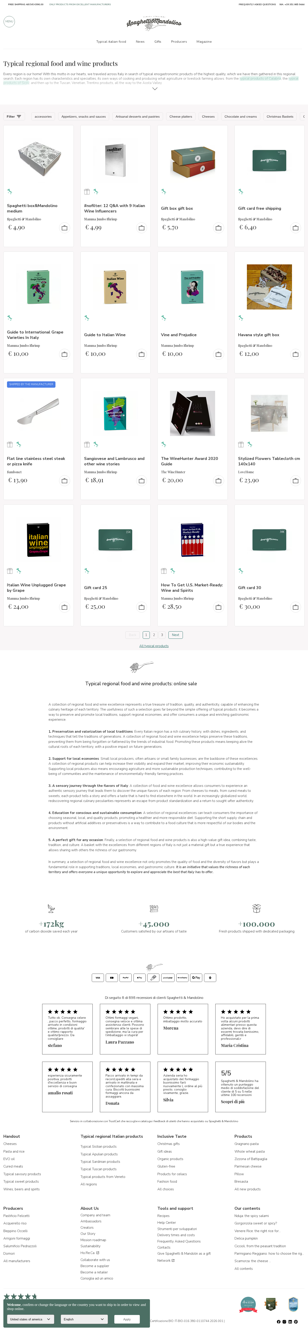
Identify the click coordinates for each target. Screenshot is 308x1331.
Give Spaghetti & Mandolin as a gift (184, 1253)
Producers (179, 41)
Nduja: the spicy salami (251, 1216)
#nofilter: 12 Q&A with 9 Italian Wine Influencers (114, 208)
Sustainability (90, 1246)
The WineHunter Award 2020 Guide (189, 461)
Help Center (166, 1222)
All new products (247, 1189)
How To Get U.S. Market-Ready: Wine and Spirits (192, 587)
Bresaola (241, 1181)
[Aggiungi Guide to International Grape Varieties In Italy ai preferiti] (66, 258)
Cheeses (10, 1144)
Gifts (157, 41)
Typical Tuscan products (98, 1169)
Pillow (239, 1174)
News (140, 41)
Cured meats (13, 1166)
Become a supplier (94, 1266)
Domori (9, 1253)
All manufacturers (16, 1261)
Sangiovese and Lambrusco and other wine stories (114, 461)
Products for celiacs (172, 1174)
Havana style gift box (258, 335)
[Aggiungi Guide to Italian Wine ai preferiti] (143, 258)
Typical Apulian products (99, 1154)
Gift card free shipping (259, 208)
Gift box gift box (177, 208)
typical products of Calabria (260, 78)
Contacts (163, 1247)
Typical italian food (111, 41)
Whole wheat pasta (249, 1151)
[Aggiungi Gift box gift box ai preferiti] (220, 132)
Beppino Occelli (15, 1231)
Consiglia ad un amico (96, 1278)
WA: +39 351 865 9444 (291, 4)
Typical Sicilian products (98, 1146)
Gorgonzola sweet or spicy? (255, 1223)
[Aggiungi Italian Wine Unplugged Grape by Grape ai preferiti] (66, 511)
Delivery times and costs (176, 1235)
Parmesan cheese (248, 1166)
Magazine (204, 41)
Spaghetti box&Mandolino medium (32, 208)
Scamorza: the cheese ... (252, 1261)
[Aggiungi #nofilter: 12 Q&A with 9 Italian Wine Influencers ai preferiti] (143, 132)
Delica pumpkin (246, 1238)
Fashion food (167, 1181)
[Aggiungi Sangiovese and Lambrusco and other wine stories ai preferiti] (143, 384)
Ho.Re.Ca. (88, 1253)
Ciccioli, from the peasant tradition (260, 1246)
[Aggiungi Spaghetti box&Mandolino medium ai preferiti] (66, 132)
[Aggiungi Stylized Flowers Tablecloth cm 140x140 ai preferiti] (297, 384)
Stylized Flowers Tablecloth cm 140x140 (269, 461)
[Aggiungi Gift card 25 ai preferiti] (143, 511)
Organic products (170, 1159)
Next (175, 635)
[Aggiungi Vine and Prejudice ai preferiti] (220, 258)
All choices (165, 1189)
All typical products (154, 646)
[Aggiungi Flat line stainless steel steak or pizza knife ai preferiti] (66, 384)
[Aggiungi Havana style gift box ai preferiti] (297, 258)
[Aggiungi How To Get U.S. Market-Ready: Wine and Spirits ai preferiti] (220, 511)
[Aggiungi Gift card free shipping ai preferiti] (297, 132)
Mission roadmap (93, 1240)
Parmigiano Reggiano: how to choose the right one (269, 1253)
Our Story (87, 1233)
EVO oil (9, 1159)
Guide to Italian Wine (105, 335)
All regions (88, 1184)
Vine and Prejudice (179, 335)
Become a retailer (94, 1272)
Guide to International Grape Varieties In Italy (35, 334)
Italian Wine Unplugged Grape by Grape (36, 587)
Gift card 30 (249, 587)
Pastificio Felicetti (16, 1216)
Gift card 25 (95, 587)
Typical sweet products (21, 1181)
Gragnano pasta (246, 1144)
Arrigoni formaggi (16, 1238)
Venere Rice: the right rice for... (257, 1231)
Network (164, 1260)
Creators (87, 1227)
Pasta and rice (14, 1151)
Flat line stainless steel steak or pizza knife (36, 461)
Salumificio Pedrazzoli (20, 1246)
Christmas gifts (168, 1144)
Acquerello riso (15, 1223)
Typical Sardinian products (100, 1161)
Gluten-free (166, 1166)
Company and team (95, 1215)
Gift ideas (164, 1151)
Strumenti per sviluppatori (177, 1229)
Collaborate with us (95, 1260)
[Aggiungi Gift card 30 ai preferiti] (297, 511)
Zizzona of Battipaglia (250, 1159)
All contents (243, 1268)
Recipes (163, 1216)
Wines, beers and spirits (21, 1189)
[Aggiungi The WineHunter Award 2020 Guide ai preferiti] (220, 384)
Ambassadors (90, 1221)
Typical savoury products (22, 1174)
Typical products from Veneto (102, 1177)
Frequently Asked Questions (179, 1241)
